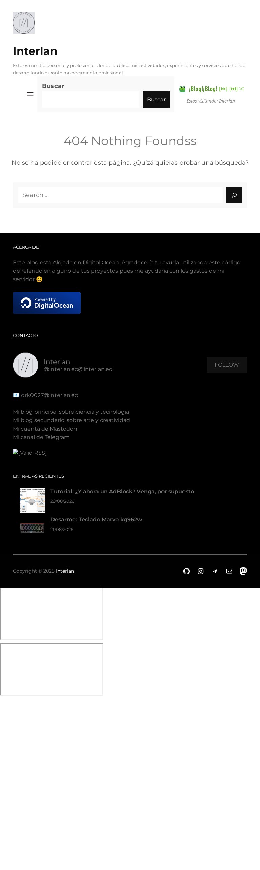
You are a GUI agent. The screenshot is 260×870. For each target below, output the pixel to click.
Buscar (53, 86)
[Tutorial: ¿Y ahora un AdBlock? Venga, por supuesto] (32, 502)
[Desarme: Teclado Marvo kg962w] (32, 530)
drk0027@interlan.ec (49, 395)
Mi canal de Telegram (41, 437)
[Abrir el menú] (30, 94)
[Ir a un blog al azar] (241, 89)
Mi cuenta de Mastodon (45, 429)
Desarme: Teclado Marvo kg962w (96, 519)
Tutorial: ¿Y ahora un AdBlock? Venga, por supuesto (122, 491)
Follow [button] (227, 364)
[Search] (234, 195)
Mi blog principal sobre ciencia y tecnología (71, 412)
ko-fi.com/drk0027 (4, 779)
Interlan (35, 51)
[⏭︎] (233, 88)
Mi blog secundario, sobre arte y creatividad (71, 420)
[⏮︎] (223, 88)
